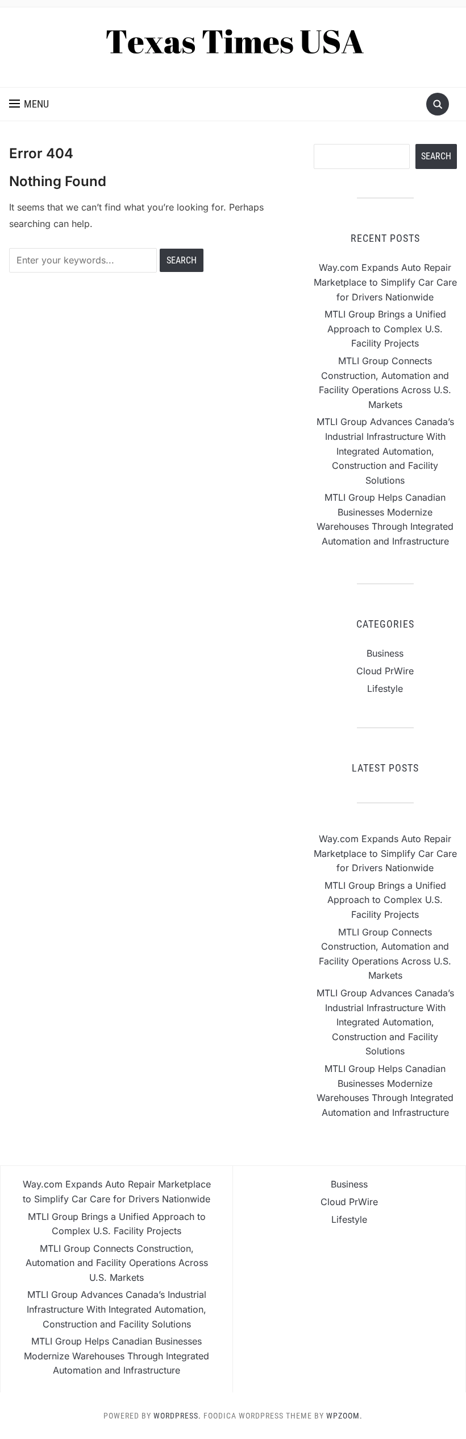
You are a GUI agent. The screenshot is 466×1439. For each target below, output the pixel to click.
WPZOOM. (344, 1415)
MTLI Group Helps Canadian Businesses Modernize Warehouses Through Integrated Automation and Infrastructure (116, 1355)
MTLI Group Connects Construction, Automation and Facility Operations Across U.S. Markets (117, 1263)
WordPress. (177, 1415)
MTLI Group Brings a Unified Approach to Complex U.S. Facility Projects (385, 328)
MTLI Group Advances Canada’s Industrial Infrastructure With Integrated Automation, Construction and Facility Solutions (385, 450)
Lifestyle (385, 688)
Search (436, 156)
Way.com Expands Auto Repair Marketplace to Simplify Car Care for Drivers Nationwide (385, 282)
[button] (29, 104)
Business (385, 653)
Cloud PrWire (385, 671)
